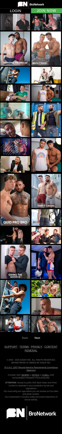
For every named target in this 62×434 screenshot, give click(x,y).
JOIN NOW (46, 11)
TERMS (24, 347)
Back (25, 338)
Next (37, 338)
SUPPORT (11, 347)
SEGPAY (25, 374)
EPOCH (35, 374)
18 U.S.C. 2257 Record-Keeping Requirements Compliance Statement (31, 368)
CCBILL (45, 374)
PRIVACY (36, 347)
